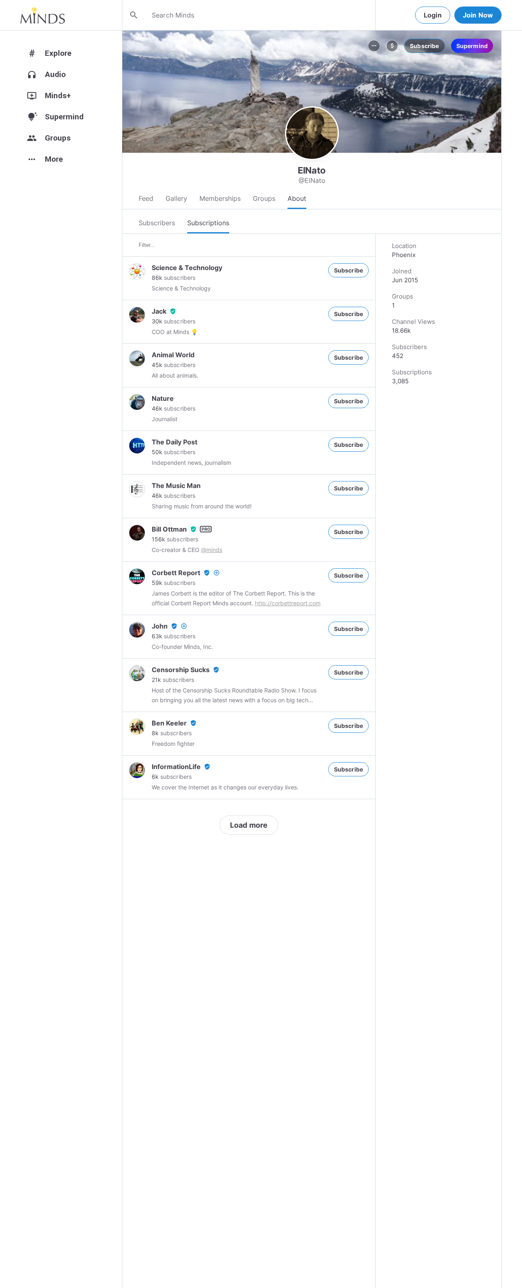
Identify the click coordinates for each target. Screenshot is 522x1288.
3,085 (400, 381)
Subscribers (157, 223)
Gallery (176, 198)
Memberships (220, 198)
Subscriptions (208, 223)
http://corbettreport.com (288, 603)
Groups (264, 198)
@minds (211, 549)
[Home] (42, 15)
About (297, 198)
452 (397, 356)
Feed (146, 198)
